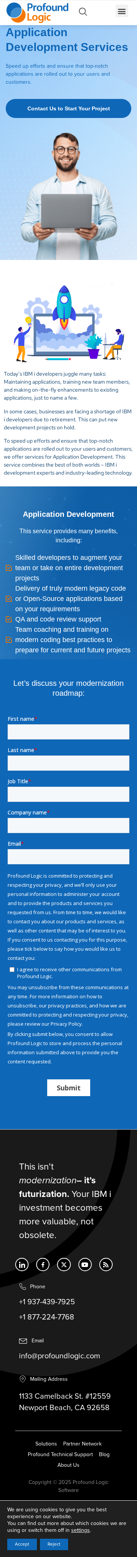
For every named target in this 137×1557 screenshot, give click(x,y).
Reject (54, 1544)
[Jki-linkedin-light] (22, 1264)
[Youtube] (85, 1264)
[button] (122, 11)
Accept (22, 1544)
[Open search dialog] (83, 13)
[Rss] (106, 1264)
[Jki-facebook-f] (42, 1264)
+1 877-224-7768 (46, 1317)
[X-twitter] (63, 1264)
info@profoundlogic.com (59, 1356)
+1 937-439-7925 (47, 1302)
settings (80, 1530)
